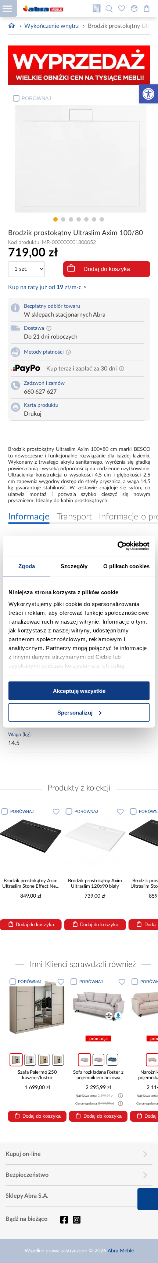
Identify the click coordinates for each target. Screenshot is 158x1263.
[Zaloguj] (134, 8)
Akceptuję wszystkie (79, 691)
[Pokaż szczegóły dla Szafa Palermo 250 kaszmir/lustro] (37, 1005)
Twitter (76, 1219)
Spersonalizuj (75, 712)
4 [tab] (78, 219)
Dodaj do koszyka (106, 269)
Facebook (64, 1219)
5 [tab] (86, 219)
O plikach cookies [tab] (126, 566)
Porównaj (36, 98)
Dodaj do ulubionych (56, 811)
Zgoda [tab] (26, 566)
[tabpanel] (79, 152)
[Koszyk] (147, 8)
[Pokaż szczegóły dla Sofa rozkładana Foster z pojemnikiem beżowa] (98, 1005)
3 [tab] (71, 219)
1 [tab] (55, 219)
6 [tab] (94, 219)
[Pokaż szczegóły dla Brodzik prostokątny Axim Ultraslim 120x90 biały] (95, 837)
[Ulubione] (122, 8)
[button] (148, 93)
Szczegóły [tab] (74, 566)
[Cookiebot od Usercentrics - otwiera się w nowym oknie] (117, 546)
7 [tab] (102, 219)
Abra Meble (121, 1250)
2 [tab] (63, 219)
